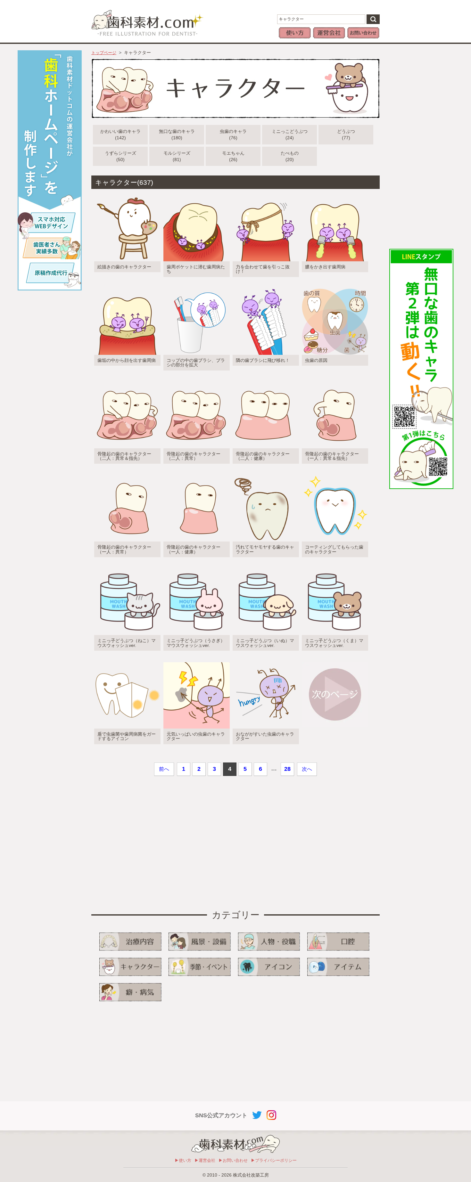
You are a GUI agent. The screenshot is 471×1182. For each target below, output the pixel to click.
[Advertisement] (421, 146)
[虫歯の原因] (333, 288)
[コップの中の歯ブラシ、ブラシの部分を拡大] (195, 288)
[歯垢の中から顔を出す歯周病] (126, 288)
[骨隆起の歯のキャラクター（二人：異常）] (195, 381)
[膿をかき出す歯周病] (333, 194)
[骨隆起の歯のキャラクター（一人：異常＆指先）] (333, 381)
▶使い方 (183, 1160)
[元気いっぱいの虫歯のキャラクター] (195, 661)
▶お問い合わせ (233, 1160)
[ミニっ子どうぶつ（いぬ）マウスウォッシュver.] (264, 568)
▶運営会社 (204, 1160)
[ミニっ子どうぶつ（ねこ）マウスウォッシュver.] (126, 568)
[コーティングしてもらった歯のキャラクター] (333, 474)
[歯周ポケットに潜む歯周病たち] (195, 194)
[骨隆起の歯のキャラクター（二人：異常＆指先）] (126, 381)
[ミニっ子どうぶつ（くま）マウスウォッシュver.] (333, 568)
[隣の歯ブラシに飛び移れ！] (264, 288)
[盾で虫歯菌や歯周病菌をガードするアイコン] (126, 661)
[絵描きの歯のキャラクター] (126, 194)
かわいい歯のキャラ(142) (120, 134)
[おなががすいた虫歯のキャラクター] (264, 661)
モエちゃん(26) (233, 156)
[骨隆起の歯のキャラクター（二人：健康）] (264, 381)
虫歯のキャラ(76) (233, 134)
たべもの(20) (290, 156)
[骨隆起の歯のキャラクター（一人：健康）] (195, 474)
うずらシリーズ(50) (120, 156)
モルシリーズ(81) (176, 156)
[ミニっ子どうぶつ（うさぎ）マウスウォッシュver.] (195, 568)
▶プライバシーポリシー (274, 1160)
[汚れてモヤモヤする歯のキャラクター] (264, 474)
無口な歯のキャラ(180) (177, 134)
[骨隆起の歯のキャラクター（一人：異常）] (126, 474)
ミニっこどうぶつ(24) (290, 134)
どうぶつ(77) (346, 134)
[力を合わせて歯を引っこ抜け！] (264, 194)
